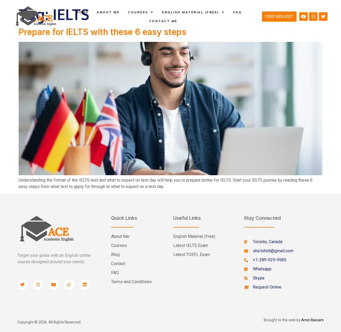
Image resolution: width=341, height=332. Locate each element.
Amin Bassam (312, 320)
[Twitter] (323, 16)
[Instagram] (313, 16)
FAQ (237, 12)
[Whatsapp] (69, 284)
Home (82, 12)
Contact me (163, 21)
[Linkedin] (85, 284)
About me (108, 12)
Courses (138, 12)
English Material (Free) (190, 12)
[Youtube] (303, 16)
